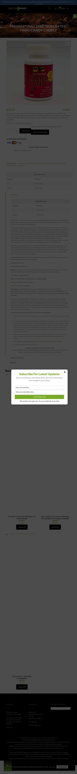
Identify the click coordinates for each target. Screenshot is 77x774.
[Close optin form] (65, 372)
